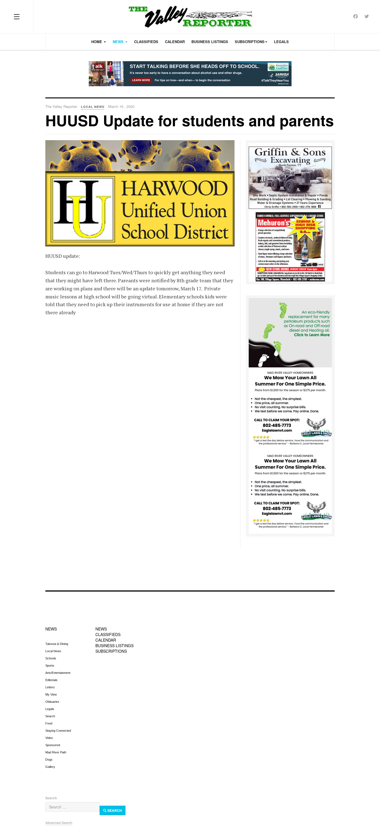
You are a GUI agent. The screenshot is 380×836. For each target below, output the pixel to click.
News (119, 41)
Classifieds (146, 41)
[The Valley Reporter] (190, 17)
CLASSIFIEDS (107, 634)
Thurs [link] (140, 272)
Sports (49, 665)
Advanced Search (58, 822)
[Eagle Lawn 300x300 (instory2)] (290, 491)
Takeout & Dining (56, 643)
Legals (281, 41)
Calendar (175, 41)
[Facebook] (355, 16)
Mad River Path (55, 752)
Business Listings (209, 41)
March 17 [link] (191, 288)
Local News (53, 651)
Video (49, 737)
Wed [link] (127, 272)
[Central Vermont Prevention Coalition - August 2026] (190, 73)
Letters (50, 687)
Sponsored (52, 745)
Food (48, 723)
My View (51, 694)
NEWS (51, 629)
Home (97, 41)
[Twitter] (366, 16)
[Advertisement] (190, 565)
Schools (50, 658)
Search (50, 716)
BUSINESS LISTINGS (114, 645)
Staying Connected (58, 730)
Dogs (49, 759)
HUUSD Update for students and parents (189, 120)
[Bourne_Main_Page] (290, 332)
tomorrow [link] (167, 288)
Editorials (51, 680)
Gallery (50, 766)
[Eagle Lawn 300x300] (290, 408)
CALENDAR (105, 640)
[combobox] (72, 807)
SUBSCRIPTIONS (111, 651)
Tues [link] (115, 272)
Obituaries (52, 701)
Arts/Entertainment (57, 672)
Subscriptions (250, 41)
